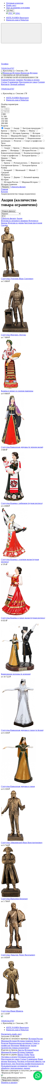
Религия (4, 1043)
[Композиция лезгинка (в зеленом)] (20, 672)
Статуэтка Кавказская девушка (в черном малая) (22, 447)
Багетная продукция (33, 223)
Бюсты (37, 1041)
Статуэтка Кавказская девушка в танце (18, 786)
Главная (4, 80)
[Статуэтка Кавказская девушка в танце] (18, 784)
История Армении (25, 1041)
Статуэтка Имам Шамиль (12, 1011)
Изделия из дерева (16, 223)
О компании (13, 82)
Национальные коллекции (20, 1043)
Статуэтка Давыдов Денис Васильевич (18, 955)
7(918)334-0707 (7, 68)
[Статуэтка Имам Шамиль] (12, 1009)
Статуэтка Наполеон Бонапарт (14, 899)
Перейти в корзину (9, 1082)
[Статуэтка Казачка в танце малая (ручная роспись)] (16, 616)
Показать (5, 187)
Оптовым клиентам (14, 3)
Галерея (41, 82)
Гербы (26, 1054)
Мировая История (9, 1041)
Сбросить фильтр (18, 187)
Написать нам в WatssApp (17, 20)
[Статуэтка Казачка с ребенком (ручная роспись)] (13, 501)
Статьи (4, 82)
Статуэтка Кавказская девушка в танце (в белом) (22, 730)
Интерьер (15, 1045)
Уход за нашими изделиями (18, 8)
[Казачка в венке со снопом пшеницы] (11, 389)
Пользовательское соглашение (14, 1066)
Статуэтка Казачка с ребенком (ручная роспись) (22, 503)
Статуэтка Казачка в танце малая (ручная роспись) (23, 618)
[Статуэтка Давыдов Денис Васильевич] (14, 953)
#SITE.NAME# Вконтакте (17, 18)
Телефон (4, 64)
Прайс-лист (11, 5)
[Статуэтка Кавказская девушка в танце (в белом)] (18, 728)
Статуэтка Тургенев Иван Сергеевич (17, 279)
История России (35, 1039)
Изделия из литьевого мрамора (14, 221)
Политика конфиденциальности (30, 1064)
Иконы (21, 1054)
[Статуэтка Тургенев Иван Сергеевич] (10, 276)
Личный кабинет (17, 84)
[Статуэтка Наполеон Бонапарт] (11, 896)
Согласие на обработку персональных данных (19, 1067)
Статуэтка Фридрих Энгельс (13, 335)
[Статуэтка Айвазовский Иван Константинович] (13, 840)
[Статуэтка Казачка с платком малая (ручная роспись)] (14, 557)
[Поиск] (20, 61)
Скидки (4, 225)
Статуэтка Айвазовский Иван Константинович (21, 842)
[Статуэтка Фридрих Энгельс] (15, 332)
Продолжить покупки (10, 1080)
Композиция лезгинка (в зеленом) (16, 674)
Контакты (5, 84)
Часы (32, 1054)
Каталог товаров (15, 80)
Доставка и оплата (31, 80)
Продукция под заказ (28, 82)
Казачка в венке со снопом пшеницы (17, 391)
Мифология (25, 1045)
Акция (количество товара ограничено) (18, 1046)
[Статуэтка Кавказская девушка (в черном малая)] (13, 445)
